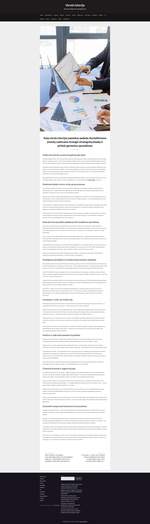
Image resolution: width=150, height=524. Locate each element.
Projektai (42, 19)
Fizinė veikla (87, 15)
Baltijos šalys (80, 15)
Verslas (60, 19)
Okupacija (56, 15)
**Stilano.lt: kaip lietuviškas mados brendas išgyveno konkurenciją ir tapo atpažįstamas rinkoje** (93, 458)
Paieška (62, 475)
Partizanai (68, 15)
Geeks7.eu (57, 505)
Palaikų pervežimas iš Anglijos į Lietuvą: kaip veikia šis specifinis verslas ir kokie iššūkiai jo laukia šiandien (71, 491)
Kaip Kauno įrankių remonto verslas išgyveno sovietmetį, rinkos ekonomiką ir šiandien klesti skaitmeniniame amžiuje (70, 510)
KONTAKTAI (66, 19)
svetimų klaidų (91, 180)
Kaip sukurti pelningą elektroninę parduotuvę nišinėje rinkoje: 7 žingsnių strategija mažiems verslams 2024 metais (59, 458)
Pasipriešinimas (48, 15)
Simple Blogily (83, 521)
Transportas (54, 19)
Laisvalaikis (94, 15)
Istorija (41, 15)
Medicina (101, 15)
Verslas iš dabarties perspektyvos (75, 9)
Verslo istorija (75, 5)
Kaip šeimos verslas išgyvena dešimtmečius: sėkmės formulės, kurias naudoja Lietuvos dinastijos (70, 505)
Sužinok (47, 19)
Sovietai (74, 15)
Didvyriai (62, 15)
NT (105, 15)
